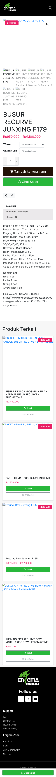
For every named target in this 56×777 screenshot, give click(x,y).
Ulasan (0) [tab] (11, 217)
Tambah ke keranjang (30, 171)
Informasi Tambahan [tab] (17, 211)
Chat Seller (29, 182)
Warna (7, 144)
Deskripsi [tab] (11, 206)
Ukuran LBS (10, 150)
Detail (29, 408)
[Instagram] (28, 699)
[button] (43, 8)
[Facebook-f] (21, 699)
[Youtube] (35, 699)
